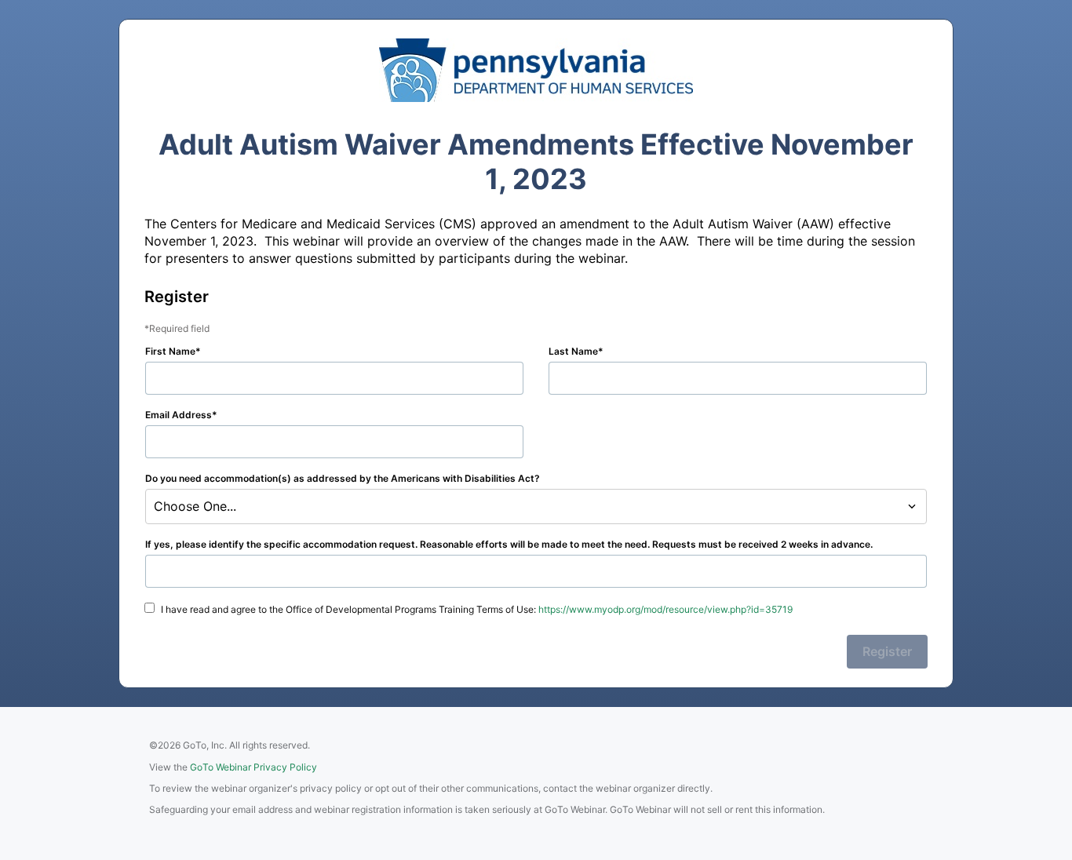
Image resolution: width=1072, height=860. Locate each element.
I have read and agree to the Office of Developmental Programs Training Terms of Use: (477, 609)
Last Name (573, 351)
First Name (170, 351)
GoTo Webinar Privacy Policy (253, 767)
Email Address (178, 415)
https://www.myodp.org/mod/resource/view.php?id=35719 (665, 609)
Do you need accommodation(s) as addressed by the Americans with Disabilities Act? (342, 478)
